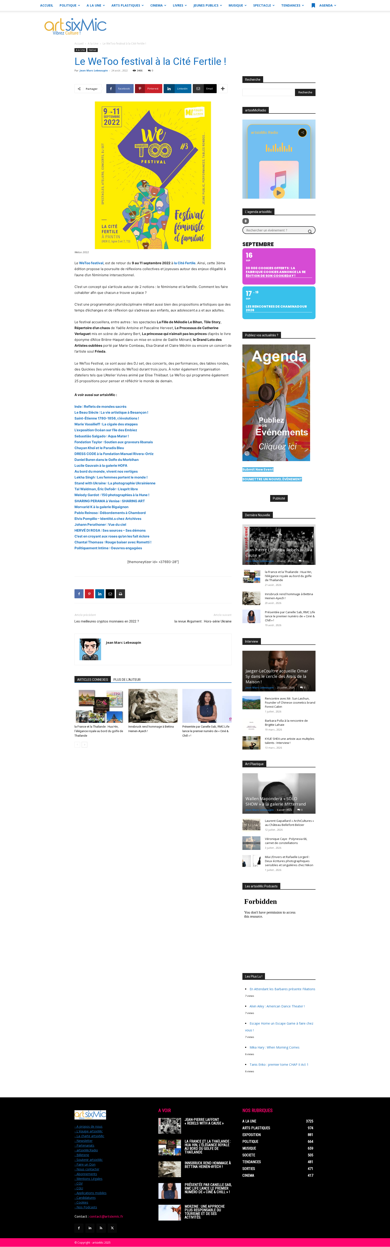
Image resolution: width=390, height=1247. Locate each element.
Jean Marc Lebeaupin (94, 70)
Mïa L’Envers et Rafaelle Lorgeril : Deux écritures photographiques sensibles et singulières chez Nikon (289, 861)
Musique (236, 5)
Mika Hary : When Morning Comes (274, 1047)
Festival (92, 50)
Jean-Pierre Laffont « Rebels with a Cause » (204, 1121)
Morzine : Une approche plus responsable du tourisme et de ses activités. (205, 1211)
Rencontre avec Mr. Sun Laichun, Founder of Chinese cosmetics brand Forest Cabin (290, 702)
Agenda (325, 5)
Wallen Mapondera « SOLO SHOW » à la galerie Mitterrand (276, 801)
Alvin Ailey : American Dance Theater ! (277, 1006)
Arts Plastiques (125, 5)
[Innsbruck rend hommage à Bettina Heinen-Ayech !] (153, 706)
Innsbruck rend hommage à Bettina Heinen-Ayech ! (208, 1165)
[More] (223, 88)
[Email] (110, 593)
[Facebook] (79, 593)
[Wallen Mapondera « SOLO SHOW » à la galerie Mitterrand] (279, 793)
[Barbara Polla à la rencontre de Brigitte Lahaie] (251, 725)
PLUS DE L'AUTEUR (127, 679)
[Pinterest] (89, 593)
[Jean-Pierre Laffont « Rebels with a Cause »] (279, 544)
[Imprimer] (120, 593)
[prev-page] (77, 744)
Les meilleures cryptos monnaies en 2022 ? (106, 621)
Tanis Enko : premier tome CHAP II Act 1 (279, 1064)
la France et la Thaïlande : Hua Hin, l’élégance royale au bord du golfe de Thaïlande (98, 731)
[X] (112, 1228)
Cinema (156, 5)
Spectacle (262, 5)
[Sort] (245, 221)
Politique (68, 5)
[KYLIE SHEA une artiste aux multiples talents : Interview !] (251, 743)
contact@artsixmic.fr (106, 1216)
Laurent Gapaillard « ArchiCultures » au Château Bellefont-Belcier (289, 823)
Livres (178, 5)
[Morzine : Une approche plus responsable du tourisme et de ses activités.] (169, 1213)
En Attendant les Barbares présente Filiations (282, 989)
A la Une (94, 5)
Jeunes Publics (205, 5)
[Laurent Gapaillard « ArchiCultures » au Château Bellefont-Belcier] (251, 825)
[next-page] (84, 744)
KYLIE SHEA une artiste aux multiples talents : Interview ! (289, 741)
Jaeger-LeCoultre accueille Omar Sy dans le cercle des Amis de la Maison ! (277, 676)
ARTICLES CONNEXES (92, 679)
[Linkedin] (99, 593)
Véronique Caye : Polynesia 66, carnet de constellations (286, 841)
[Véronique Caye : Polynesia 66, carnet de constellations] (251, 843)
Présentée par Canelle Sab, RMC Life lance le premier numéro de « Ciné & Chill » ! (205, 731)
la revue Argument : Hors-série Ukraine (203, 621)
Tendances (290, 5)
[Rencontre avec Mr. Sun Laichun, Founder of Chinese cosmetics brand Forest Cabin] (251, 703)
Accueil (46, 5)
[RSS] (101, 1228)
